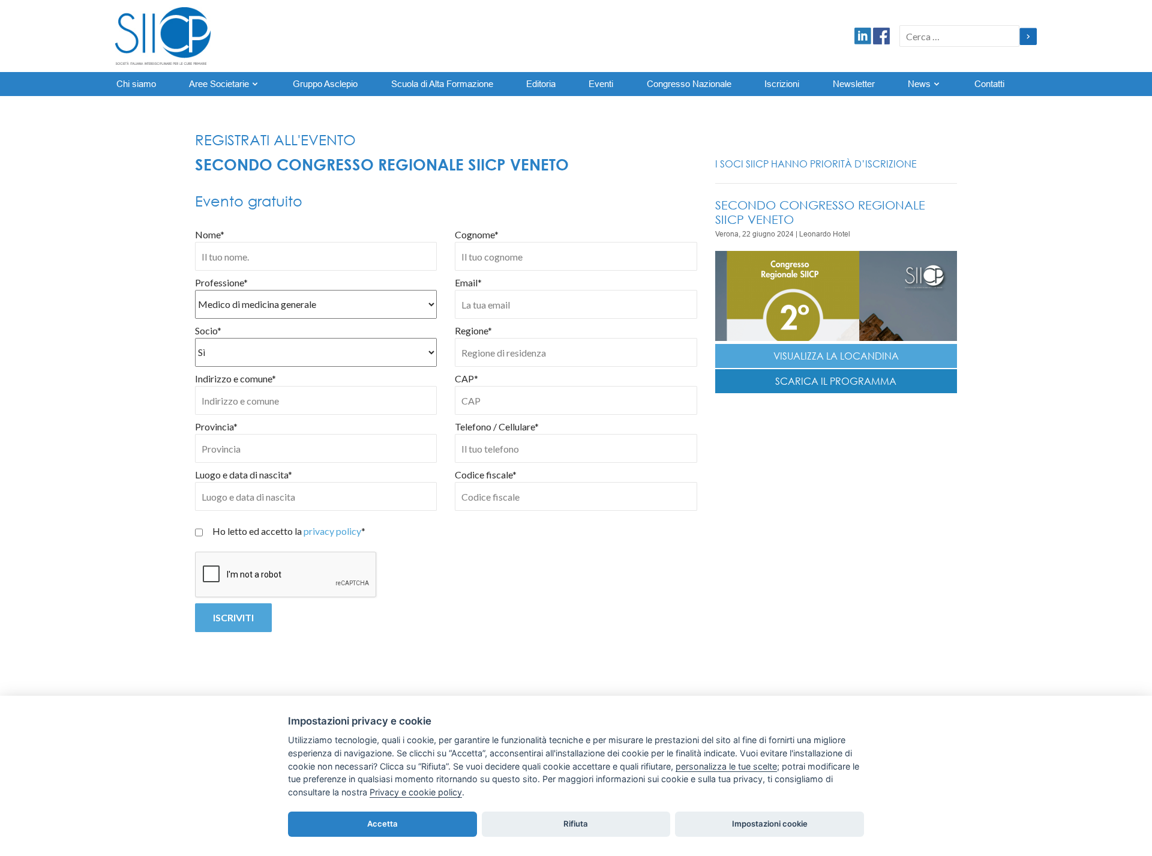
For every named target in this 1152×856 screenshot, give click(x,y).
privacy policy (332, 531)
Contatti (989, 84)
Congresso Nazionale (689, 84)
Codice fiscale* (486, 474)
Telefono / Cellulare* (497, 426)
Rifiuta (575, 823)
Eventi (601, 84)
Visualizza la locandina (836, 356)
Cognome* (477, 234)
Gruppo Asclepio (325, 84)
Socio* (208, 330)
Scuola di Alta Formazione (442, 84)
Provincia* (216, 426)
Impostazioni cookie (770, 823)
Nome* (209, 234)
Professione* (221, 282)
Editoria (541, 84)
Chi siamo (136, 84)
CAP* (466, 378)
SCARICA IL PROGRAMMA (835, 381)
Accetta (382, 823)
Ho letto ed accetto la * (288, 531)
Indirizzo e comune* (235, 378)
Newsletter (854, 84)
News (919, 84)
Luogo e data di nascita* (243, 474)
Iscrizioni (781, 84)
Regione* (473, 330)
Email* (468, 282)
